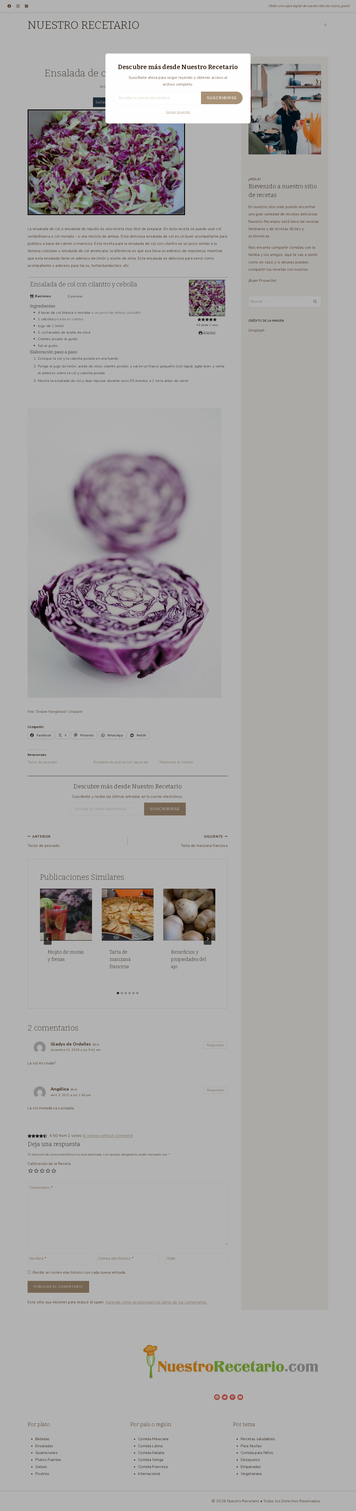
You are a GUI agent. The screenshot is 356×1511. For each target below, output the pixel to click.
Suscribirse (222, 98)
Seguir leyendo (178, 112)
